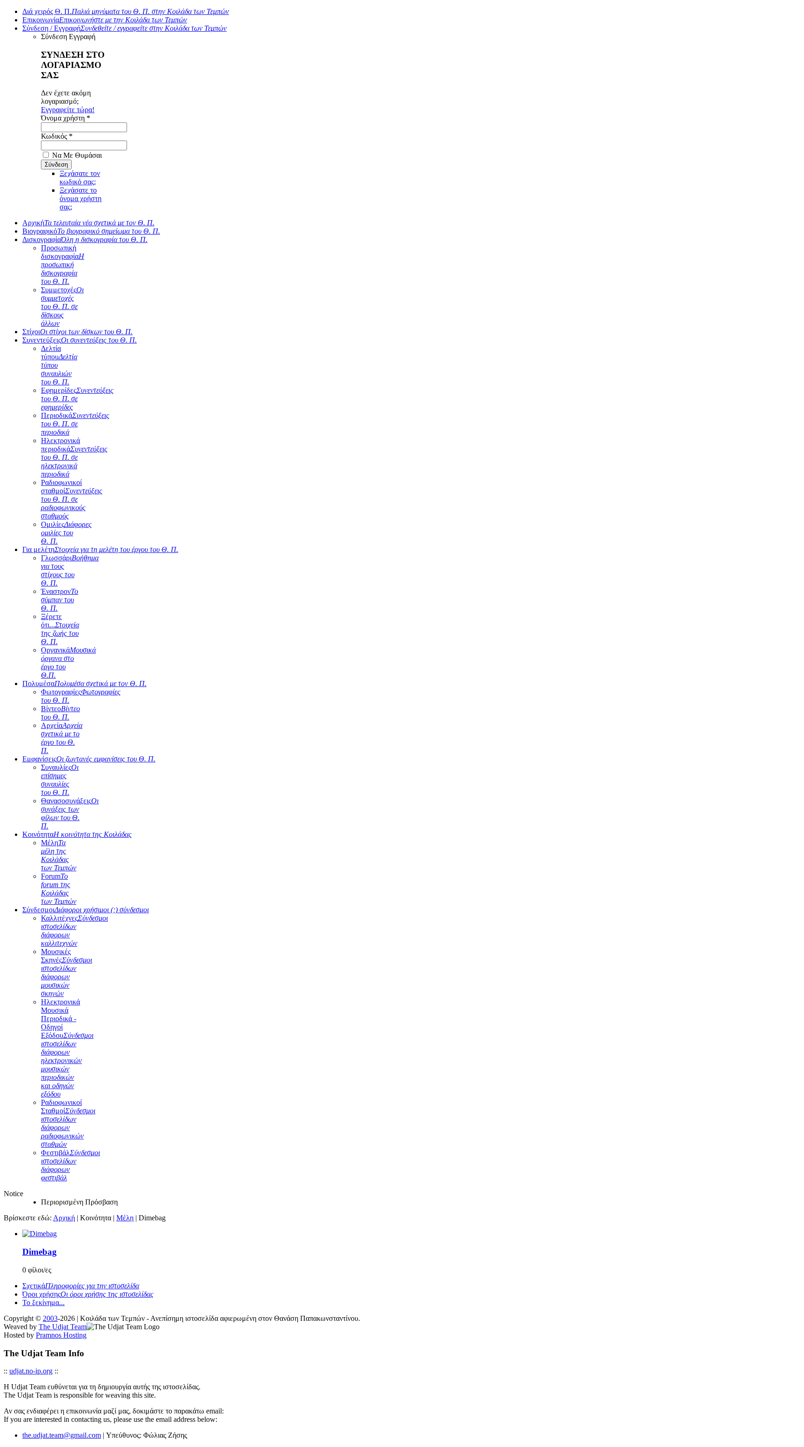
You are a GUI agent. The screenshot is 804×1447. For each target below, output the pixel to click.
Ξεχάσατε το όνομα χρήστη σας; (80, 198)
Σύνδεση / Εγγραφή (124, 28)
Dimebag (39, 1252)
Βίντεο (60, 713)
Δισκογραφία (84, 239)
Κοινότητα (77, 834)
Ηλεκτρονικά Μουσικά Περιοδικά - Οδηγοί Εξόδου (67, 1048)
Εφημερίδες (77, 398)
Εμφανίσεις (88, 759)
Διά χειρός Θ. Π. (125, 11)
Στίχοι (77, 332)
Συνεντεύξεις (79, 340)
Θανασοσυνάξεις (70, 813)
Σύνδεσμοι (85, 910)
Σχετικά (80, 1286)
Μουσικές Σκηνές (66, 972)
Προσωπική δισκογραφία (62, 264)
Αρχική (88, 223)
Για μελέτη (100, 549)
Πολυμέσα (84, 683)
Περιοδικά (75, 423)
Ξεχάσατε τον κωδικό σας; (80, 177)
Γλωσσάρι (70, 570)
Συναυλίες (60, 779)
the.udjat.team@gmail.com (61, 1435)
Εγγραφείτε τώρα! (67, 110)
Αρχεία (61, 737)
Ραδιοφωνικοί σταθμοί (71, 499)
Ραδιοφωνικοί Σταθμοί (68, 1123)
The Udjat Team (63, 1327)
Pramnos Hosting (61, 1335)
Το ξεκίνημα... (43, 1302)
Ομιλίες (66, 532)
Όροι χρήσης (88, 1294)
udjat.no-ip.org (31, 1371)
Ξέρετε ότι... (60, 629)
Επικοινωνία (104, 20)
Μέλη (58, 855)
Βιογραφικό (91, 231)
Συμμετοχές (62, 306)
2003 (50, 1318)
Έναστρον (59, 599)
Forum (58, 888)
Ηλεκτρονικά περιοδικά (74, 457)
